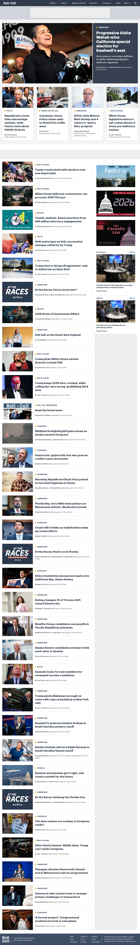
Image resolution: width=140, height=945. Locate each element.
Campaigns (103, 27)
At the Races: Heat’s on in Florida (56, 551)
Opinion (41, 768)
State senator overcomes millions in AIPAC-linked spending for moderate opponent (114, 59)
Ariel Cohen (41, 680)
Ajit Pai (51, 781)
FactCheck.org (11, 135)
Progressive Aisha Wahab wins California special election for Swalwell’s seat (113, 41)
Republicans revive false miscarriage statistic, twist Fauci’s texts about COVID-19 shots (16, 122)
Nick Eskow (102, 67)
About (72, 937)
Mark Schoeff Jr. (42, 536)
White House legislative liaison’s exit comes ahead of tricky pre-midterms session (122, 122)
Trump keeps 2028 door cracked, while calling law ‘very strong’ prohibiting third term (61, 386)
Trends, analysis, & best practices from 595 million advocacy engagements (60, 220)
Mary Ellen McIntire (82, 131)
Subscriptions (96, 942)
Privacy (83, 939)
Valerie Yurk (41, 584)
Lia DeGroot (41, 250)
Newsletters (73, 942)
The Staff (83, 942)
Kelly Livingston (42, 202)
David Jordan (58, 439)
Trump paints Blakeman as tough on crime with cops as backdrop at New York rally (62, 699)
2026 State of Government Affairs (57, 314)
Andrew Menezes (115, 67)
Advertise (94, 937)
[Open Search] (135, 3)
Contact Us (84, 937)
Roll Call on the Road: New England (58, 335)
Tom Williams (41, 340)
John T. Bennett (116, 135)
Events (72, 939)
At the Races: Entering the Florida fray (60, 797)
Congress (42, 426)
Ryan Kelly (56, 632)
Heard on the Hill (49, 111)
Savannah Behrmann (44, 178)
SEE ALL (132, 252)
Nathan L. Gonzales (43, 608)
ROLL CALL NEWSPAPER (47, 405)
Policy (9, 111)
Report (40, 213)
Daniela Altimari (42, 295)
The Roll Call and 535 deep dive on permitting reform (111, 326)
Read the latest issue (48, 410)
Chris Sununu (41, 781)
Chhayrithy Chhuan (43, 226)
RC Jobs (94, 939)
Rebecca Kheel (42, 464)
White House (117, 111)
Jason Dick (45, 131)
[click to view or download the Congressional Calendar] (115, 204)
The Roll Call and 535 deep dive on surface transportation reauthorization (114, 286)
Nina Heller (41, 926)
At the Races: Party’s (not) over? (56, 290)
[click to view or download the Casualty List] (115, 233)
